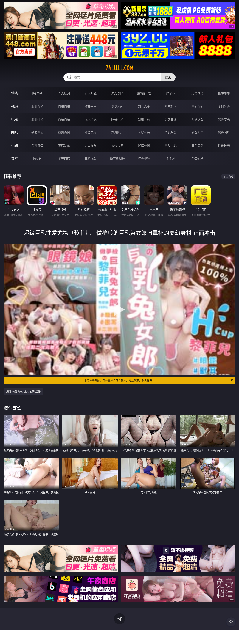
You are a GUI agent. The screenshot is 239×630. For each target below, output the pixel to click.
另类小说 (171, 146)
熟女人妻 (144, 106)
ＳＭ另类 (224, 106)
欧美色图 (91, 132)
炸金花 (170, 93)
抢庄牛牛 (224, 93)
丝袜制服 (171, 106)
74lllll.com (119, 68)
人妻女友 (91, 146)
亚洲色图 (64, 132)
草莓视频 (91, 159)
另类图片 (224, 132)
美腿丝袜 (144, 132)
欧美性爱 (117, 119)
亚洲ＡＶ (37, 106)
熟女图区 (197, 132)
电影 (14, 119)
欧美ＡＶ (91, 106)
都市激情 (37, 146)
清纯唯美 (171, 132)
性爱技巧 (224, 146)
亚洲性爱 (37, 119)
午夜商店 (64, 159)
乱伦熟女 (197, 119)
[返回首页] (230, 621)
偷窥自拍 (37, 132)
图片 (14, 132)
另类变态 (224, 119)
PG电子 (37, 93)
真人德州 (64, 93)
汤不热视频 (117, 159)
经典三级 (171, 119)
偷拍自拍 (64, 119)
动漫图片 (117, 132)
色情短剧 (197, 159)
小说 (14, 145)
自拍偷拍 (64, 106)
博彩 (14, 93)
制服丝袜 (144, 119)
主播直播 (197, 106)
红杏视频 (144, 159)
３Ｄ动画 (117, 106)
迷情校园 (144, 146)
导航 (14, 158)
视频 (14, 106)
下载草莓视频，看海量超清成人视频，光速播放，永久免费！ (119, 380)
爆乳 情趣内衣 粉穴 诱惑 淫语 (23, 391)
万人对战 (91, 93)
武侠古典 (117, 146)
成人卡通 (91, 119)
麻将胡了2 (144, 93)
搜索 (168, 77)
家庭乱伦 (64, 146)
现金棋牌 (197, 93)
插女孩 (37, 159)
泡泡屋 (170, 159)
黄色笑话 (197, 146)
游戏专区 (117, 93)
